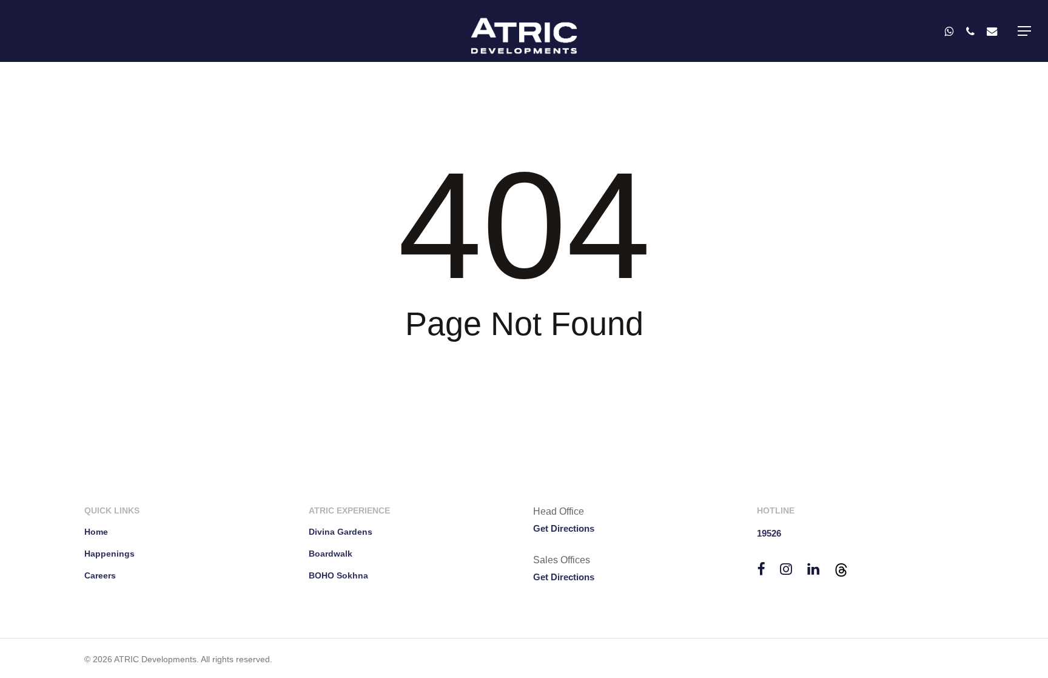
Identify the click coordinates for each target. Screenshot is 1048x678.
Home (96, 532)
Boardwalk (330, 553)
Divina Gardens (340, 532)
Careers (100, 575)
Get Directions (563, 528)
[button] (1024, 31)
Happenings (109, 553)
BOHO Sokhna (338, 575)
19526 (769, 533)
